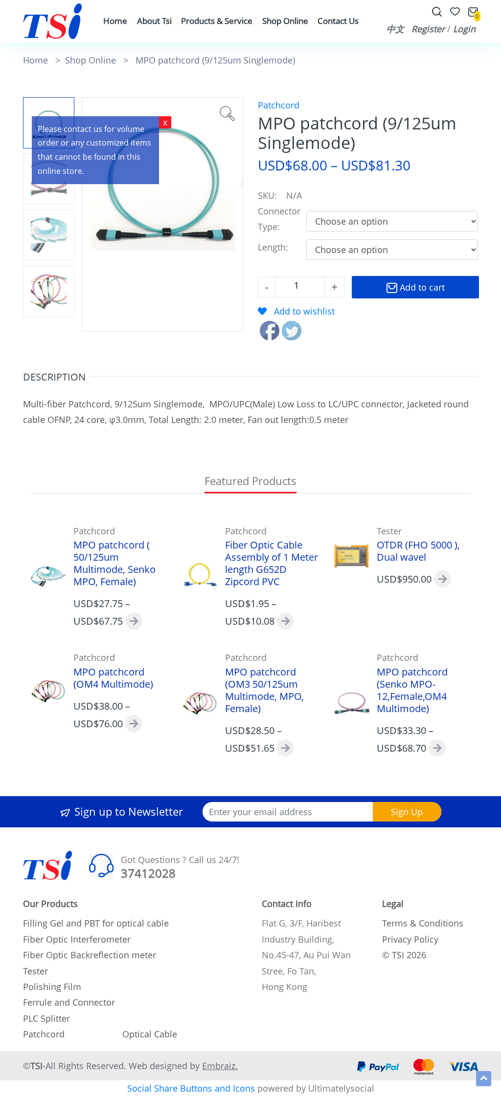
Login (464, 29)
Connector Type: (279, 218)
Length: (275, 247)
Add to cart (421, 287)
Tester (35, 971)
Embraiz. (220, 1066)
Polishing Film (52, 986)
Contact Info (287, 903)
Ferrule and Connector (69, 1002)
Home (115, 20)
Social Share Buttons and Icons (191, 1088)
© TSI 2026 (404, 955)
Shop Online (285, 20)
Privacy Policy (410, 939)
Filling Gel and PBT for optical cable (96, 923)
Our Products (50, 903)
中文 (395, 29)
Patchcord (278, 105)
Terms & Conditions (422, 923)
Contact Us (338, 20)
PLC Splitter (46, 1018)
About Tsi (154, 20)
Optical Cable (149, 1034)
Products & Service (216, 20)
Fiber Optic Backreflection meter (89, 955)
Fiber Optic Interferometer (77, 939)
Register (428, 29)
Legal (393, 903)
